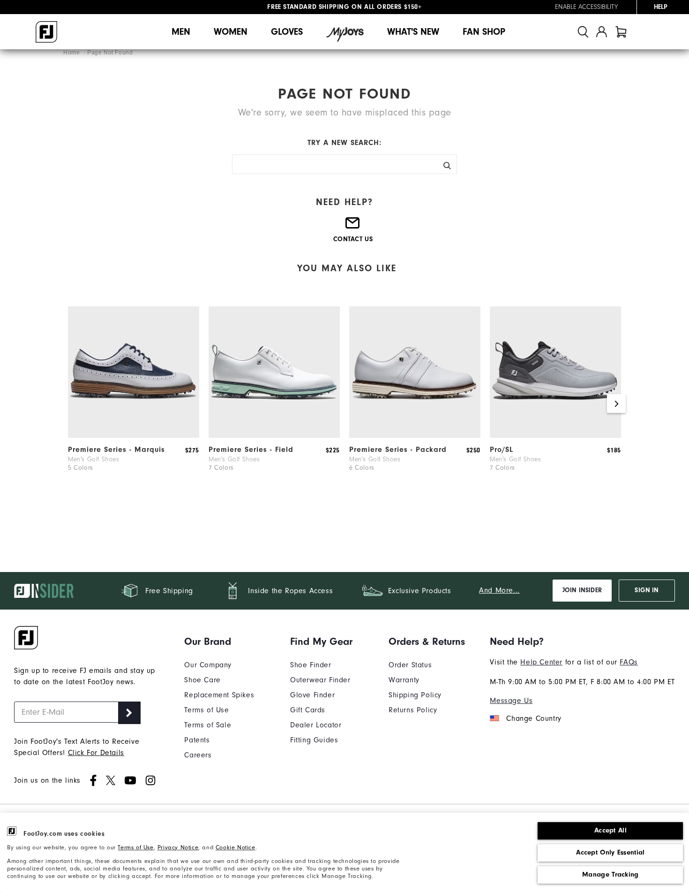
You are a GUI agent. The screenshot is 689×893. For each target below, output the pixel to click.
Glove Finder (312, 695)
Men (181, 31)
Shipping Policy (415, 695)
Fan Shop (484, 31)
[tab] (621, 31)
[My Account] (601, 31)
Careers (197, 755)
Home (72, 52)
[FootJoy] (46, 32)
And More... (499, 590)
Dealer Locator (315, 725)
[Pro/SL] (555, 435)
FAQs (628, 662)
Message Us (511, 700)
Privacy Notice (177, 847)
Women (230, 31)
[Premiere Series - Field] (274, 435)
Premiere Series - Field (251, 449)
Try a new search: (344, 142)
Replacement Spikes (219, 695)
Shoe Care (202, 680)
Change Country (533, 718)
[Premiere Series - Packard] (414, 435)
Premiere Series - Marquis (116, 449)
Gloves (287, 31)
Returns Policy (413, 710)
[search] (583, 31)
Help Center (541, 662)
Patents (197, 740)
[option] (133, 403)
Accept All (610, 830)
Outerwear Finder (320, 680)
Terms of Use (135, 847)
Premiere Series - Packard (398, 449)
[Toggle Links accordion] (219, 641)
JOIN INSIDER (582, 590)
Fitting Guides (314, 740)
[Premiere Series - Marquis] (133, 435)
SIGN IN (647, 590)
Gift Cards (307, 710)
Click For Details (96, 752)
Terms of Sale (207, 725)
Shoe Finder (310, 665)
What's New (413, 31)
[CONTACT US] (353, 226)
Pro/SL (501, 449)
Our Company (208, 665)
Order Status (410, 665)
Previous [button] (72, 403)
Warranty (404, 680)
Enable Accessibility (586, 7)
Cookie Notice (235, 847)
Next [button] (616, 403)
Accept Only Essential (610, 852)
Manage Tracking (610, 874)
